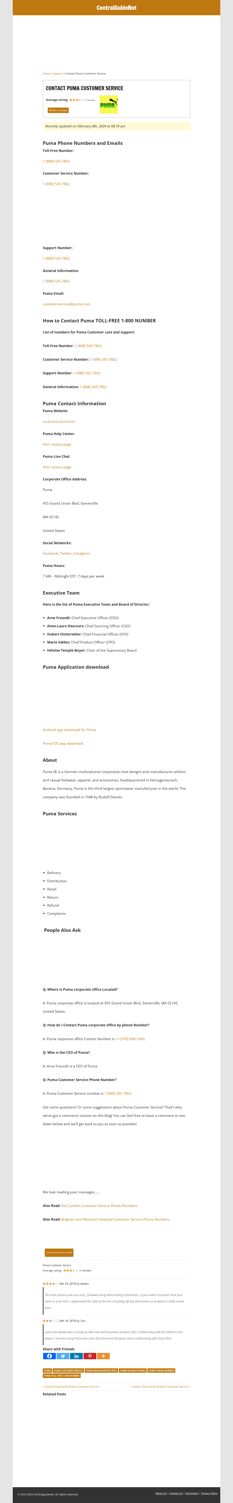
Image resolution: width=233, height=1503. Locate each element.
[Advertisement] (116, 44)
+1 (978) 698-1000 (130, 1038)
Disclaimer (191, 1493)
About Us (161, 1493)
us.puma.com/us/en (59, 421)
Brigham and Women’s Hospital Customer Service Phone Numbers (115, 1219)
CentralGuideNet (117, 7)
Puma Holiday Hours (132, 1370)
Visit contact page (57, 444)
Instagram (82, 553)
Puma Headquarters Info (101, 1370)
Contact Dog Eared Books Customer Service (71, 1386)
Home (46, 73)
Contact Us (176, 1493)
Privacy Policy (209, 1493)
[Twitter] (63, 1356)
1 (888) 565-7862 (56, 183)
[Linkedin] (76, 1356)
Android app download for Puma (69, 729)
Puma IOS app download (63, 743)
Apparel (58, 73)
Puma (47, 1370)
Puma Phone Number (161, 1370)
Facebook (50, 553)
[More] (103, 1356)
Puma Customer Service (68, 1370)
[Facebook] (49, 1356)
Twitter (66, 553)
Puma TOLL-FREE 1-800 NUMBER (61, 1375)
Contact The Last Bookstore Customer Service (159, 1386)
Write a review (58, 110)
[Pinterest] (90, 1356)
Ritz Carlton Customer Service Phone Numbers (99, 1205)
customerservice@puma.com (66, 303)
